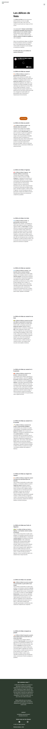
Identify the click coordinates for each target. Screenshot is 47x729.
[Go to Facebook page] (19, 722)
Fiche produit (23, 118)
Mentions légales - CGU (18, 726)
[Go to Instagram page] (27, 722)
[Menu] (44, 4)
